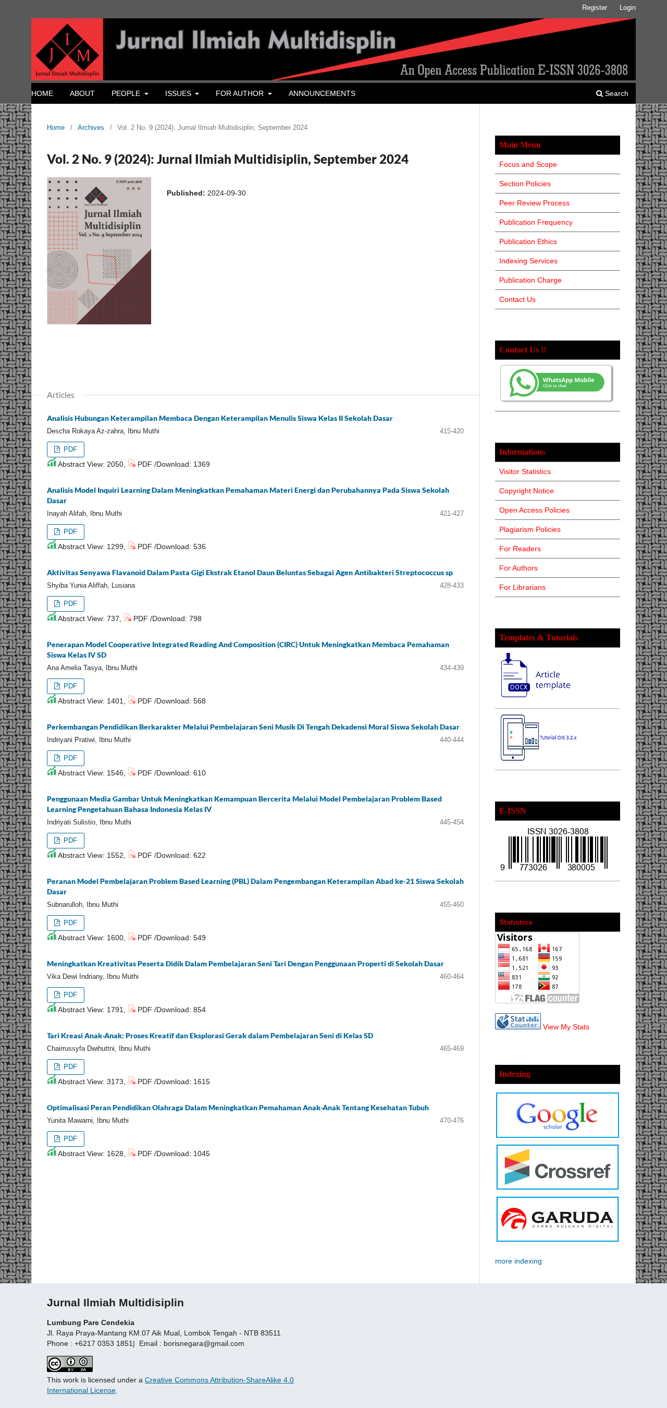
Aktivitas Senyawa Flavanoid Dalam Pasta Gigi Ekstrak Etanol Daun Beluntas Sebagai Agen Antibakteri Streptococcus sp (250, 572)
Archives (91, 127)
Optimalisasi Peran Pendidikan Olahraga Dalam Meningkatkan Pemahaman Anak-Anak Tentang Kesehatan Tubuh (238, 1107)
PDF (69, 449)
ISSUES (179, 93)
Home (56, 127)
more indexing (518, 1261)
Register (594, 7)
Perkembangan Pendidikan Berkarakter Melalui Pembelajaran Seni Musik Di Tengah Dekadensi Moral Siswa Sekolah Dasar (253, 726)
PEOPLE (127, 93)
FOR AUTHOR (241, 93)
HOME (42, 93)
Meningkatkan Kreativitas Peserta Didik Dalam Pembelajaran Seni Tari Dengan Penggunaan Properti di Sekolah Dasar (245, 963)
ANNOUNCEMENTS (322, 93)
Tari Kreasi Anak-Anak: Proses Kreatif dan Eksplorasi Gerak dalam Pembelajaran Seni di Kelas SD (210, 1035)
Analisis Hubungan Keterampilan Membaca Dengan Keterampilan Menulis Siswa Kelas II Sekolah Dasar (220, 418)
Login (628, 7)
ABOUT (82, 93)
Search (615, 93)
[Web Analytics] (518, 1027)
